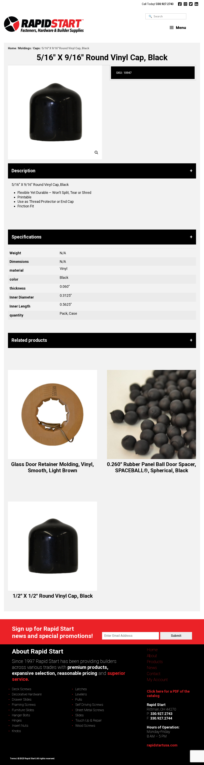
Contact (153, 673)
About (152, 655)
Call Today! (158, 4)
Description (23, 171)
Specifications (26, 237)
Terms (13, 758)
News (152, 667)
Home (12, 48)
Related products (29, 340)
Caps (36, 48)
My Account (157, 679)
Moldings (24, 48)
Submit (176, 636)
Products (155, 661)
